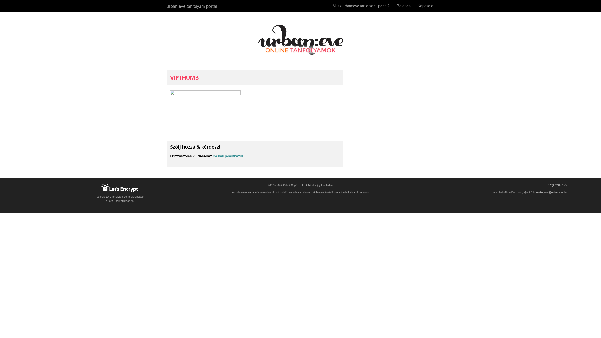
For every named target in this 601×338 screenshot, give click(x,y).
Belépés (404, 5)
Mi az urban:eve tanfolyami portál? (361, 5)
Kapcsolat (426, 5)
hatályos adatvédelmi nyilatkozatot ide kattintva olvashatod (335, 192)
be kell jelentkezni (228, 156)
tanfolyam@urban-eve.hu (552, 192)
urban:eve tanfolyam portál (192, 6)
